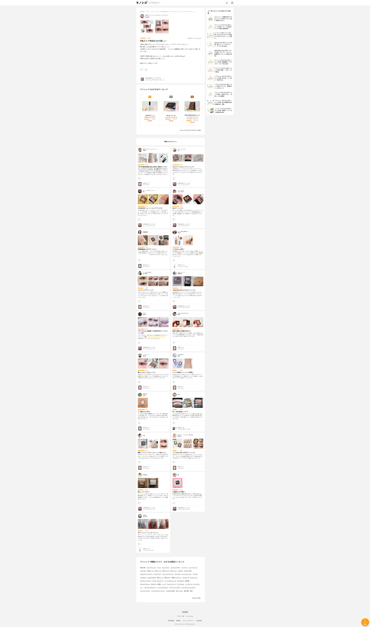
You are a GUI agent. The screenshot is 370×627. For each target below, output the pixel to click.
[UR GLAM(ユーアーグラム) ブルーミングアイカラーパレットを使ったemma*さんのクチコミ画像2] (162, 26)
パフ (141, 587)
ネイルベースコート (158, 581)
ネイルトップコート (145, 581)
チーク (159, 567)
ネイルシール (193, 577)
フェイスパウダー (175, 567)
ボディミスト (179, 591)
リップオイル (180, 584)
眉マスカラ (167, 577)
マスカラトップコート (146, 574)
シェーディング (193, 567)
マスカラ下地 (187, 571)
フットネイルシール (170, 581)
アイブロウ (177, 574)
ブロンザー (143, 571)
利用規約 (178, 620)
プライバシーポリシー (188, 620)
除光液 (187, 581)
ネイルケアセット (145, 584)
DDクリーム (166, 571)
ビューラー (197, 584)
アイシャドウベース (167, 574)
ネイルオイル (180, 581)
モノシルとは (189, 616)
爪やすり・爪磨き (156, 584)
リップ (164, 584)
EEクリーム (173, 571)
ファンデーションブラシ (188, 587)
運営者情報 (171, 620)
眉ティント (160, 577)
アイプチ (195, 574)
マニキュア (186, 577)
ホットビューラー (187, 574)
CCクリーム (158, 571)
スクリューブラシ (145, 591)
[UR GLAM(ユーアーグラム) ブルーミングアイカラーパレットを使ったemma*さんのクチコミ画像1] (147, 26)
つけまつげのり (151, 577)
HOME (185, 612)
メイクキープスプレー (150, 587)
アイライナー (157, 574)
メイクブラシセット (162, 587)
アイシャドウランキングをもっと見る (190, 130)
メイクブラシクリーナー (158, 591)
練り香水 (186, 591)
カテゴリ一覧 (180, 616)
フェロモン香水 (170, 591)
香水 (191, 591)
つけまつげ (143, 577)
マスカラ (180, 571)
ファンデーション (151, 567)
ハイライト (184, 567)
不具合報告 (199, 620)
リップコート (189, 584)
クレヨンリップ (171, 584)
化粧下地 (142, 567)
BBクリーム (150, 571)
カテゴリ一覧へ (196, 598)
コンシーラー (165, 567)
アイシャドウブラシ (175, 587)
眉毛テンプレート (177, 577)
